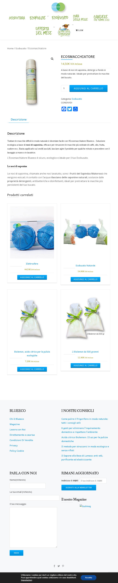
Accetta (88, 577)
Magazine (15, 424)
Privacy (14, 445)
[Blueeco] (59, 6)
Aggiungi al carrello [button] (32, 277)
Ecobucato (21, 48)
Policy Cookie (17, 450)
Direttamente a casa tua (22, 435)
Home (10, 48)
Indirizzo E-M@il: (70, 480)
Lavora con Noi (18, 429)
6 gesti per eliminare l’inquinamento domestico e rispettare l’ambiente (80, 430)
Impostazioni (26, 580)
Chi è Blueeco (17, 419)
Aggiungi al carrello (88, 88)
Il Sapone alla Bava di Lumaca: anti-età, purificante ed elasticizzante (82, 457)
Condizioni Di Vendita (21, 440)
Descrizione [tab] (19, 119)
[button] (52, 58)
